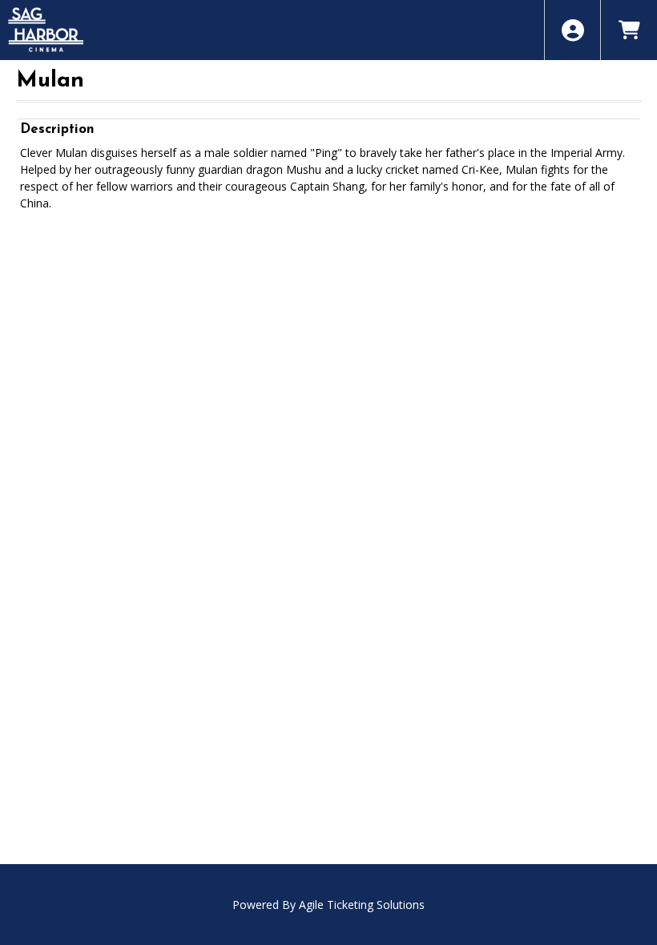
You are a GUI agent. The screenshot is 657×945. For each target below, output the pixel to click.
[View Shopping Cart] (628, 30)
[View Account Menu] (572, 30)
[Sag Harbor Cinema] (328, 30)
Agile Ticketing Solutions (362, 904)
